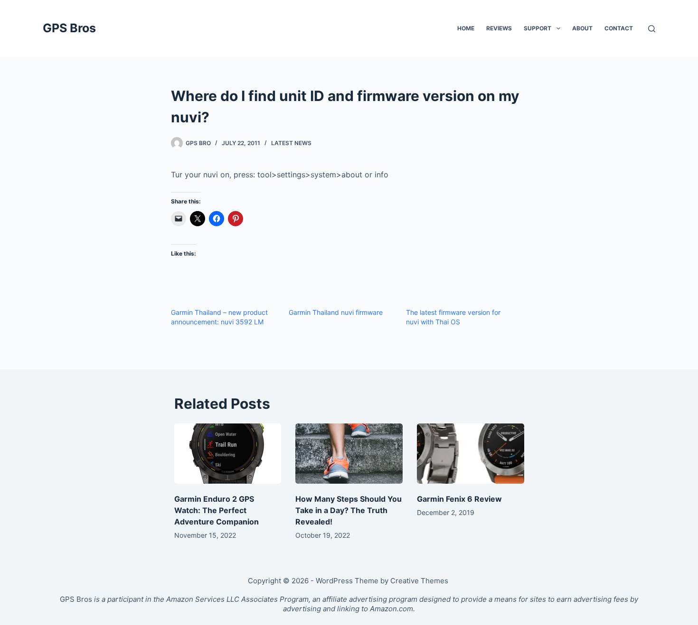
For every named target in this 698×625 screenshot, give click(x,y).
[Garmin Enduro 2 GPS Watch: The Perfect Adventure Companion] (228, 453)
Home (465, 28)
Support (537, 28)
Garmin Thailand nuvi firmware (336, 312)
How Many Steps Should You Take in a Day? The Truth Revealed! (348, 510)
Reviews (499, 28)
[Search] (651, 28)
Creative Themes (419, 580)
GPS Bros (69, 28)
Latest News (291, 143)
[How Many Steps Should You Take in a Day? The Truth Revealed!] (349, 453)
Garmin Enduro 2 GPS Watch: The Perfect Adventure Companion (216, 510)
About (582, 28)
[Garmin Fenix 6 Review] (470, 453)
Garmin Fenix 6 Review (459, 499)
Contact (618, 28)
